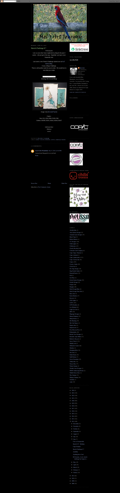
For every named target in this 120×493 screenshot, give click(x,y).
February (75, 470)
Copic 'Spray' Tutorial (75, 253)
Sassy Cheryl (73, 341)
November (76, 426)
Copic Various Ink (74, 259)
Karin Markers (73, 296)
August (75, 434)
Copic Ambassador (75, 257)
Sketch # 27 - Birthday (79, 444)
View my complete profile (78, 92)
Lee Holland (73, 307)
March (75, 467)
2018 (73, 406)
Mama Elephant (74, 316)
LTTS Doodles (73, 305)
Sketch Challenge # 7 (78, 449)
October (75, 429)
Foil (71, 275)
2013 (73, 419)
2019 (73, 403)
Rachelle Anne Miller (75, 336)
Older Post (64, 183)
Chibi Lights (73, 244)
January (75, 472)
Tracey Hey (73, 364)
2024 (73, 390)
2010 (73, 478)
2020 (73, 400)
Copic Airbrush (74, 255)
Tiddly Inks (73, 361)
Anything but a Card (78, 454)
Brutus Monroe (73, 239)
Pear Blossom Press (75, 330)
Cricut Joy (72, 266)
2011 (73, 476)
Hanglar (72, 287)
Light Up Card (73, 309)
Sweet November (74, 359)
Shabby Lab (73, 343)
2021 (73, 398)
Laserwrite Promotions (41, 151)
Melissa (82, 68)
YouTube (72, 379)
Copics (53, 139)
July (74, 436)
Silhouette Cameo (74, 345)
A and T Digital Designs (43, 139)
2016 (73, 411)
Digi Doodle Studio (75, 271)
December (76, 423)
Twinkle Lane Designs (75, 368)
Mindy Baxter (73, 318)
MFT (71, 311)
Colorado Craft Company (76, 250)
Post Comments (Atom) (44, 187)
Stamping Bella (74, 350)
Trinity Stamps (73, 366)
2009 (73, 481)
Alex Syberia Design (75, 232)
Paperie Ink (73, 325)
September (76, 431)
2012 (73, 421)
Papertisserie (73, 327)
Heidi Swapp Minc (75, 289)
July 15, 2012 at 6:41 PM (55, 150)
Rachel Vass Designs (75, 334)
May (74, 462)
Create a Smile (73, 264)
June (74, 439)
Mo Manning (73, 321)
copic (71, 382)
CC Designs (73, 241)
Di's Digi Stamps (74, 268)
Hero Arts (72, 293)
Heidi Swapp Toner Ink (76, 291)
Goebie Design (73, 282)
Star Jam (72, 352)
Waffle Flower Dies (75, 373)
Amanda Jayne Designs (76, 234)
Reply (36, 155)
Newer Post (34, 183)
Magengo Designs (74, 314)
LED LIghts (73, 300)
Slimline (72, 348)
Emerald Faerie (52, 112)
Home (49, 183)
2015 (73, 413)
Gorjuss (72, 284)
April (74, 465)
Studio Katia (73, 355)
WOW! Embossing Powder (77, 370)
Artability (75, 452)
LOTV (71, 302)
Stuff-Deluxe (73, 357)
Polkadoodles (73, 332)
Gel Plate (72, 278)
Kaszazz (72, 298)
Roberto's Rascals (74, 339)
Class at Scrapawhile (78, 441)
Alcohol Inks (73, 230)
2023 (73, 393)
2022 (73, 395)
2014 (73, 416)
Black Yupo (73, 237)
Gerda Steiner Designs (76, 280)
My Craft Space (74, 323)
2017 (73, 408)
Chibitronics (73, 246)
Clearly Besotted (74, 248)
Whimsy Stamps (74, 377)
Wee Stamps (73, 375)
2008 (73, 483)
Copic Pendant (76, 446)
